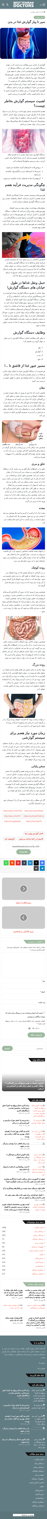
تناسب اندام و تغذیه (36, 1251)
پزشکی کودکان (37, 1239)
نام (43, 981)
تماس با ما (41, 1368)
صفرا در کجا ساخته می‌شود (30, 839)
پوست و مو (39, 1243)
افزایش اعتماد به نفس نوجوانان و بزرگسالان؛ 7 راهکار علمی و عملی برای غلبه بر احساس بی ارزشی (24, 1086)
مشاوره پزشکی (37, 1270)
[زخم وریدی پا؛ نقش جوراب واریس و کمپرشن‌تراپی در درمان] (38, 1123)
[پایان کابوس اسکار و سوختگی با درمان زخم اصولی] (38, 1158)
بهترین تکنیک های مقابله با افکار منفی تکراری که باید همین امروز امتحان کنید (13, 1292)
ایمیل (42, 992)
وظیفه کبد (9, 839)
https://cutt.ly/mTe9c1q (34, 816)
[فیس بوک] (42, 862)
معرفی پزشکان (37, 1274)
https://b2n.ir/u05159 (12, 811)
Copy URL (23, 852)
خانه (42, 12)
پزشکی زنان (38, 1231)
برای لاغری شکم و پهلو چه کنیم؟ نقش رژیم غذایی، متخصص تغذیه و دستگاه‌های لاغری (15, 1108)
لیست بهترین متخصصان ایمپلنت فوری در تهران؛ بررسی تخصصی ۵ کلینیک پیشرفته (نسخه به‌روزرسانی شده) (15, 1207)
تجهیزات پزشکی (37, 1247)
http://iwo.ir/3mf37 (12, 816)
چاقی (41, 1254)
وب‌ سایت (41, 1002)
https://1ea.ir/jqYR (34, 821)
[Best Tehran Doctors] (24, 4)
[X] (36, 862)
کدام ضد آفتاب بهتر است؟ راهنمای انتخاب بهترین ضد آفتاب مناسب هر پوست (17, 1134)
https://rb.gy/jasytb (12, 821)
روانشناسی (39, 1266)
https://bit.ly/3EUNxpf (33, 811)
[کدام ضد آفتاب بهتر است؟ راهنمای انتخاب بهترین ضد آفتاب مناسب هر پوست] (38, 1135)
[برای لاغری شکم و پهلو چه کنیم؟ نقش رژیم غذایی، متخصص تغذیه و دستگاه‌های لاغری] (38, 1110)
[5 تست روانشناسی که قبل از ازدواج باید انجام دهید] (38, 1170)
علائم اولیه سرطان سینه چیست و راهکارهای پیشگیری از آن (24, 1188)
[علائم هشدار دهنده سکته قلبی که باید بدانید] (12, 1309)
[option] (23, 1077)
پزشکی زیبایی (38, 1235)
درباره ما (42, 1363)
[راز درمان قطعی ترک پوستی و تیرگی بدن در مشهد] (38, 1147)
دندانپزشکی (39, 1258)
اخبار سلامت (34, 12)
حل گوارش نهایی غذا (33, 833)
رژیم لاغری (39, 1262)
